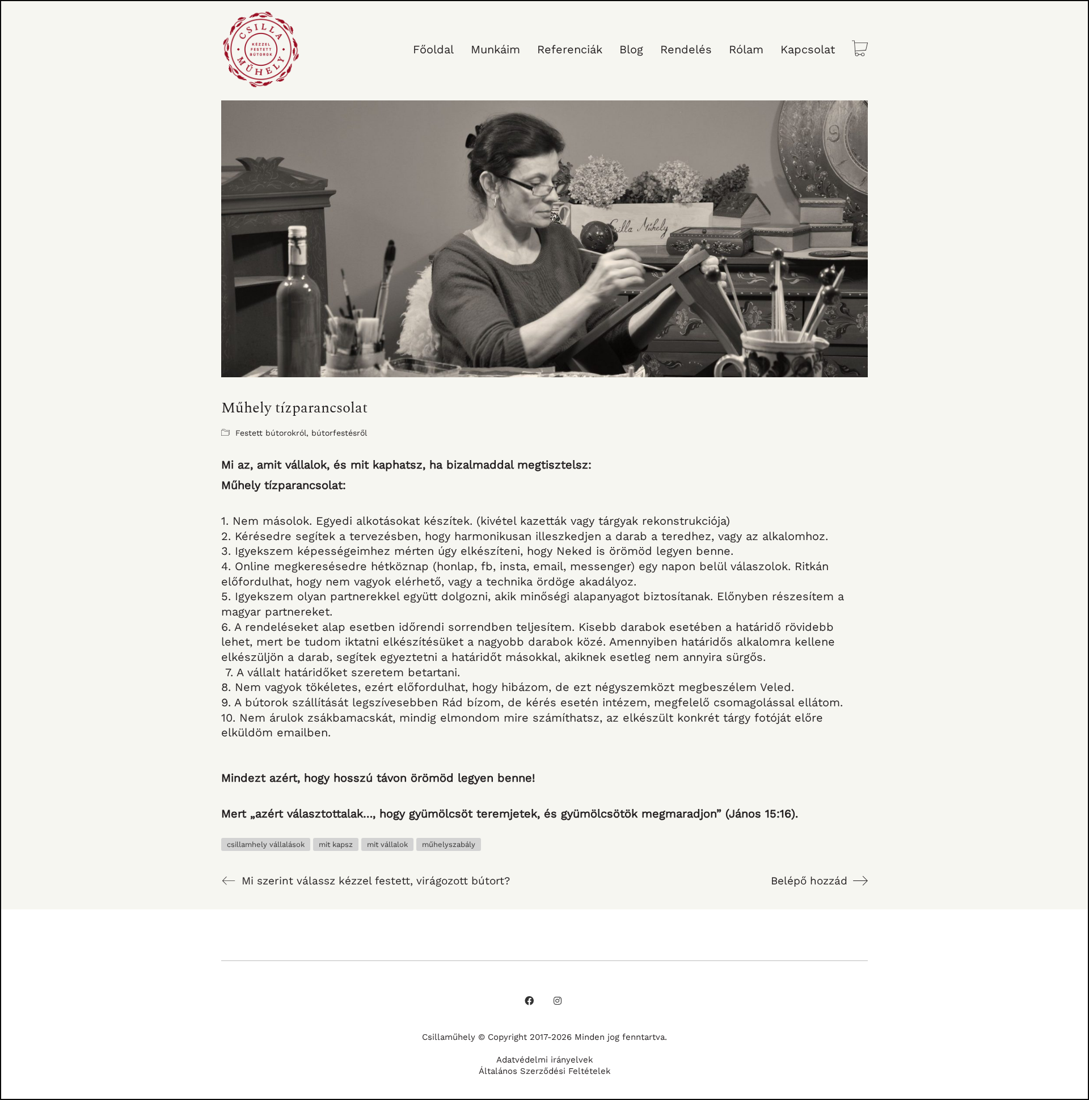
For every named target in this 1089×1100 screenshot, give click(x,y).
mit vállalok (387, 844)
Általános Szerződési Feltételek (545, 1071)
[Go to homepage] (261, 49)
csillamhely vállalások (266, 844)
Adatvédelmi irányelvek (544, 1060)
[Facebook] (529, 1000)
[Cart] (860, 49)
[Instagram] (557, 1000)
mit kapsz (336, 844)
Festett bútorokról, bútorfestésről (301, 432)
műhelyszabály (448, 844)
